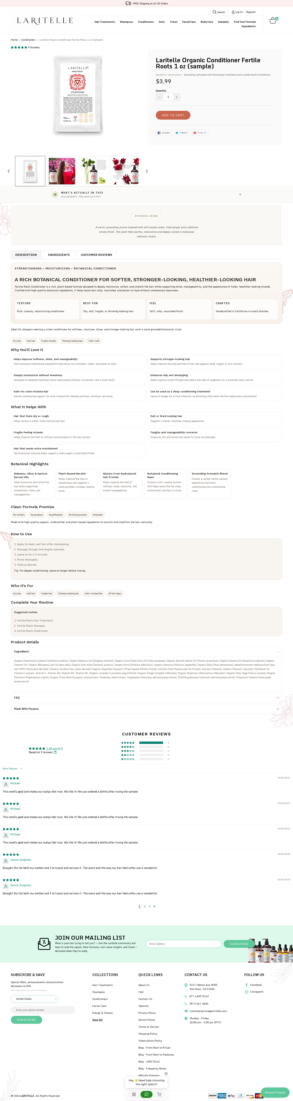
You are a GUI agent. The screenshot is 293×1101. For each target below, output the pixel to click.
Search (221, 12)
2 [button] (145, 906)
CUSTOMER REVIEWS (96, 254)
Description (26, 254)
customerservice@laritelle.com (208, 1011)
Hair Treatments (105, 21)
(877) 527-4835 (199, 1004)
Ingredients (248, 26)
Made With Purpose (26, 709)
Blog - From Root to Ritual (154, 1048)
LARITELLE (27, 1096)
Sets (162, 21)
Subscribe (239, 944)
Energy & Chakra (102, 1013)
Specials (143, 1006)
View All (97, 1020)
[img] (11, 778)
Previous (8, 171)
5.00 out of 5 (54, 748)
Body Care (207, 21)
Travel (173, 21)
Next (147, 171)
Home (14, 40)
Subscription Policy (150, 1041)
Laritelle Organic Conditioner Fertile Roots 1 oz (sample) (71, 40)
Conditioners (146, 21)
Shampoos (126, 21)
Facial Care (189, 21)
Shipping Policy (147, 1034)
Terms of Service (148, 1027)
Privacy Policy (147, 1013)
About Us (144, 985)
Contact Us (145, 999)
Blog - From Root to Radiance (156, 1054)
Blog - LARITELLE (149, 1061)
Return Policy (146, 1020)
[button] (19, 47)
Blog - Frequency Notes (152, 1068)
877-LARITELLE (199, 996)
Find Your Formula (245, 21)
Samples (223, 21)
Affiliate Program (148, 1075)
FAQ (17, 697)
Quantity (161, 90)
